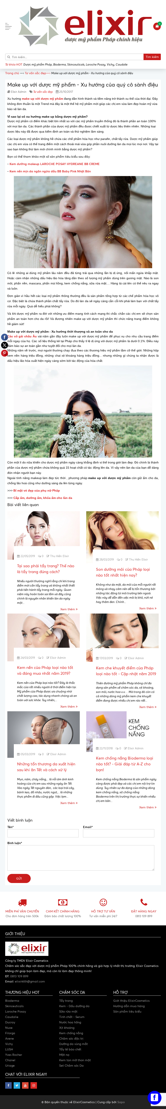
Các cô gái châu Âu (22, 336)
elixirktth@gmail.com (30, 981)
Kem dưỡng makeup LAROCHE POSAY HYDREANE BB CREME (55, 164)
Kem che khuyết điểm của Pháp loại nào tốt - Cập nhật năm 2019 (126, 670)
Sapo (121, 1102)
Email (88, 827)
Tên (10, 827)
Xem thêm (68, 609)
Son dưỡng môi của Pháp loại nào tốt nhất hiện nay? (123, 572)
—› (37, 73)
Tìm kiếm (152, 57)
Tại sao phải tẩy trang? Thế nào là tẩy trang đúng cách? (45, 568)
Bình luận (14, 843)
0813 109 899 (19, 976)
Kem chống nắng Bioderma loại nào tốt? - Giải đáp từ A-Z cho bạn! (124, 764)
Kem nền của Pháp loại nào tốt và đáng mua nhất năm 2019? (45, 670)
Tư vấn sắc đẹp (43, 92)
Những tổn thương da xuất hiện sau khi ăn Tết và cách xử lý (46, 766)
